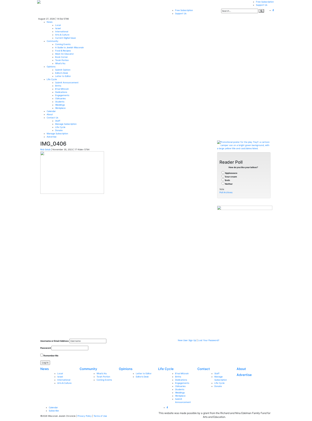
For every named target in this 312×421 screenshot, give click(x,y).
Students (59, 101)
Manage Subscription (66, 124)
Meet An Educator (64, 53)
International (61, 31)
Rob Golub (45, 149)
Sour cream (231, 176)
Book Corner (61, 57)
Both (227, 180)
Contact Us (52, 117)
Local (58, 25)
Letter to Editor (63, 76)
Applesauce (231, 173)
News (49, 22)
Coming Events (62, 44)
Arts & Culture (62, 34)
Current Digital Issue (65, 38)
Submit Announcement (67, 82)
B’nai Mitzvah (62, 89)
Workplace (60, 108)
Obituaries (60, 98)
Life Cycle (52, 79)
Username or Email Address (54, 341)
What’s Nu (60, 63)
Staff (57, 120)
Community (52, 41)
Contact (203, 369)
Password (45, 348)
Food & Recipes (63, 50)
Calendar (51, 111)
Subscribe (54, 410)
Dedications (61, 92)
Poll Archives (225, 192)
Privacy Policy (84, 416)
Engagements (62, 95)
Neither (229, 184)
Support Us (261, 5)
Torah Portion (62, 60)
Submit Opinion (62, 69)
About (50, 114)
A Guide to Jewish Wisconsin (69, 47)
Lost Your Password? (208, 340)
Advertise (51, 136)
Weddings (60, 104)
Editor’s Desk (61, 73)
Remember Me (50, 355)
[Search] (261, 11)
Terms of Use (100, 416)
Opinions (51, 66)
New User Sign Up (187, 340)
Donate (59, 130)
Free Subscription (265, 1)
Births (58, 85)
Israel (58, 28)
